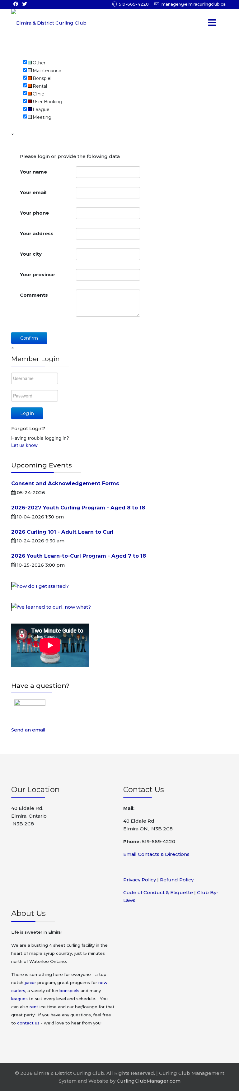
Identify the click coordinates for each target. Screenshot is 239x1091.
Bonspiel (42, 78)
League (41, 109)
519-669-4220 (134, 4)
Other (39, 63)
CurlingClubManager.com (148, 1081)
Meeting (42, 117)
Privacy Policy (139, 880)
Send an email (28, 730)
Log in (27, 413)
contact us (28, 1022)
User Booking (47, 101)
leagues (19, 998)
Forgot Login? (28, 428)
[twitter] (24, 4)
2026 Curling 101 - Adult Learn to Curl (62, 532)
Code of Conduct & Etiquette (158, 892)
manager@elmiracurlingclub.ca (194, 4)
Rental (40, 86)
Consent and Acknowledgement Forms (65, 483)
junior (30, 982)
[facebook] (15, 4)
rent (34, 1006)
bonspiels (69, 990)
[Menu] (203, 23)
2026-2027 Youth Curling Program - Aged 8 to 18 (78, 507)
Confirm (29, 338)
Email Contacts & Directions (156, 854)
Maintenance (47, 70)
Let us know (24, 445)
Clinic (38, 94)
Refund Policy (177, 880)
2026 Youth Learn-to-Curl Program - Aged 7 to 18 (78, 556)
